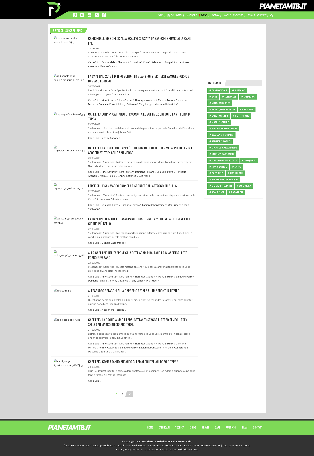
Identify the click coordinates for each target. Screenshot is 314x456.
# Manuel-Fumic (219, 122)
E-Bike (193, 427)
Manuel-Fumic (107, 66)
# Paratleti (236, 192)
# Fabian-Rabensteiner (223, 128)
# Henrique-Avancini (222, 109)
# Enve (213, 96)
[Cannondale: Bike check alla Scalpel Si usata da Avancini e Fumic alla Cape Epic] (69, 39)
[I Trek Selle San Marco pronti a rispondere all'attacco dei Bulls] (69, 186)
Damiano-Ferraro (144, 171)
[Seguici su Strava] (96, 14)
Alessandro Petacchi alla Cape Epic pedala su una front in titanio (133, 290)
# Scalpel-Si (216, 192)
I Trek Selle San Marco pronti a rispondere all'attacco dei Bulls (132, 185)
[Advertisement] (233, 49)
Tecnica (179, 427)
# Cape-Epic (246, 109)
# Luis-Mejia (244, 185)
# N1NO (236, 166)
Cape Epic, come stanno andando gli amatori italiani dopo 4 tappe (133, 361)
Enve (146, 62)
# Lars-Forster (218, 115)
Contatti (258, 427)
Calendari (164, 427)
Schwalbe (135, 62)
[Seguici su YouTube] (89, 14)
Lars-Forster (126, 100)
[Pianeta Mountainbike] (54, 9)
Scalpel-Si (170, 62)
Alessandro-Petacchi (113, 309)
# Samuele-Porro (220, 141)
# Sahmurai (248, 96)
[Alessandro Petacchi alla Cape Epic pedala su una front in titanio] (62, 290)
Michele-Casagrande (113, 242)
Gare (217, 427)
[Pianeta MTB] (76, 427)
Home (150, 427)
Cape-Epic (93, 62)
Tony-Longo (145, 104)
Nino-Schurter (109, 100)
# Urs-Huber (235, 173)
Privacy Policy (123, 449)
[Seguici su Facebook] (104, 14)
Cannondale (108, 62)
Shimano (123, 62)
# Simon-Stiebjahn (220, 185)
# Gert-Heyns (241, 115)
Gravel (205, 427)
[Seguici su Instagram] (82, 14)
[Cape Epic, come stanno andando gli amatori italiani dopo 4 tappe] (69, 362)
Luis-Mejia (144, 175)
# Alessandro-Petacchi (223, 179)
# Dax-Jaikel (248, 160)
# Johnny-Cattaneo (221, 154)
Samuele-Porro (107, 104)
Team (244, 427)
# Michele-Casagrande (223, 147)
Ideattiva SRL (191, 449)
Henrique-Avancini (145, 100)
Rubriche (231, 427)
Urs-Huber (174, 205)
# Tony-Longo (218, 166)
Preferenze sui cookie (145, 449)
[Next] (130, 394)
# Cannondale (218, 90)
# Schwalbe (229, 96)
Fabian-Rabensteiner (154, 205)
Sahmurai (156, 62)
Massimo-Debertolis (166, 104)
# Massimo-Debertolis (223, 160)
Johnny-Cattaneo (127, 104)
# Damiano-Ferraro (221, 134)
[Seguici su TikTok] (75, 14)
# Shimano (238, 90)
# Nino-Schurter (219, 103)
